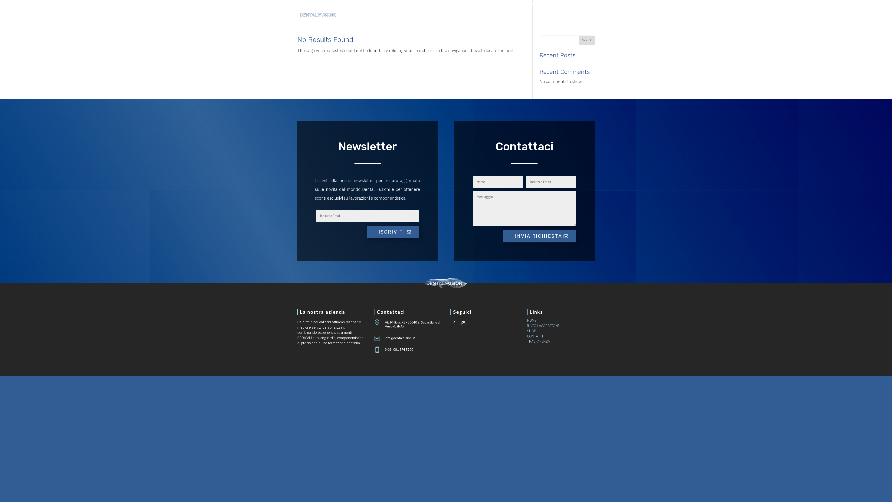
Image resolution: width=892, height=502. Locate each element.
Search (587, 40)
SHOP (531, 331)
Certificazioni (512, 4)
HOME (531, 320)
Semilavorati (493, 15)
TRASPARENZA (538, 341)
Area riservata (580, 4)
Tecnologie (453, 15)
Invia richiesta (538, 236)
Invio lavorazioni (546, 4)
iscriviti (392, 232)
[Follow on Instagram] (463, 323)
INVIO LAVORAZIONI (543, 326)
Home (428, 15)
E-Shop (549, 15)
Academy (525, 15)
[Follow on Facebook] (454, 323)
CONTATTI (535, 336)
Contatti (574, 15)
